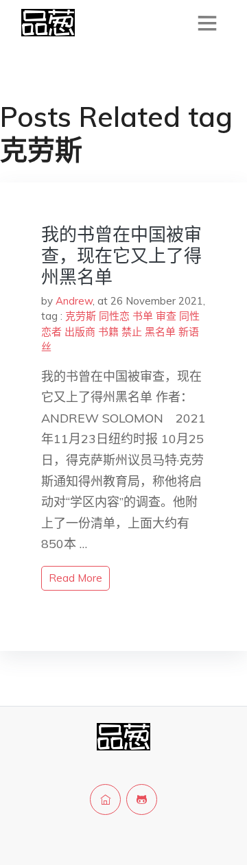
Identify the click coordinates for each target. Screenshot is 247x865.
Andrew (74, 300)
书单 (142, 315)
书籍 (108, 331)
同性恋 (114, 315)
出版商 (79, 331)
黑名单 (160, 331)
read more (75, 577)
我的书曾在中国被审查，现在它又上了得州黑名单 (121, 255)
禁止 (131, 331)
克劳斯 (80, 315)
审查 (166, 315)
